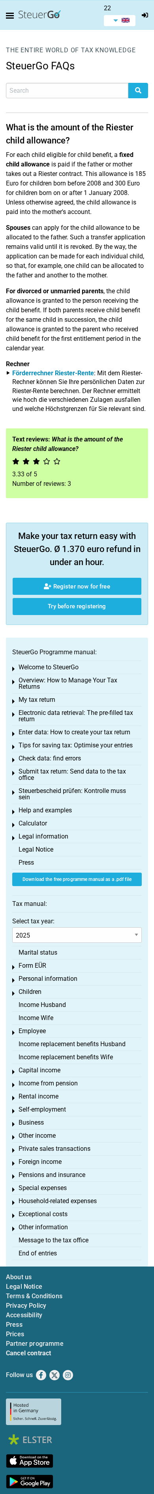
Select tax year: (33, 921)
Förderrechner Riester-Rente (53, 373)
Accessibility (24, 1315)
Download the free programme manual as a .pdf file (77, 879)
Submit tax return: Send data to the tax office (72, 774)
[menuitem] (119, 20)
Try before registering (77, 606)
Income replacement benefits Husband (72, 1044)
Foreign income (40, 1161)
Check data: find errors (50, 758)
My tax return (37, 699)
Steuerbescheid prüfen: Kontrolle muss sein (72, 794)
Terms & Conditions (34, 1296)
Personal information (48, 978)
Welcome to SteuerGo (49, 667)
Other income (37, 1135)
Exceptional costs (43, 1214)
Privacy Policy (26, 1305)
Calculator (33, 823)
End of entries (38, 1253)
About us (19, 1277)
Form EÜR (32, 965)
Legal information (43, 836)
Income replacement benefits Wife (66, 1057)
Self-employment (42, 1109)
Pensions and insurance (52, 1175)
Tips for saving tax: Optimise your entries (76, 745)
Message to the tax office (53, 1240)
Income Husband (42, 1005)
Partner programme (35, 1343)
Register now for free (80, 586)
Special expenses (43, 1188)
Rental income (38, 1096)
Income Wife (36, 1018)
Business (31, 1122)
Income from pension (48, 1083)
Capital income (39, 1070)
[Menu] (11, 16)
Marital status (38, 952)
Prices (15, 1334)
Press (26, 862)
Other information (43, 1227)
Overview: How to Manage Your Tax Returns (68, 683)
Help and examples (45, 810)
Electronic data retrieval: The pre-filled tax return (76, 716)
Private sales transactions (54, 1148)
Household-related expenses (58, 1201)
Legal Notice (36, 849)
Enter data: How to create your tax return (74, 732)
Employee (32, 1031)
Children (30, 991)
